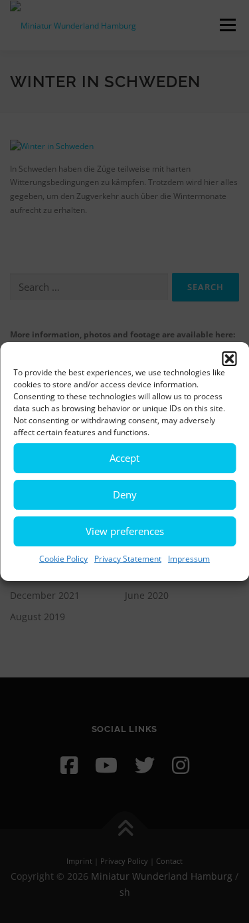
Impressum (189, 558)
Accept (124, 457)
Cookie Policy (63, 558)
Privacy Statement (127, 558)
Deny (125, 494)
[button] (229, 358)
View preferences (125, 531)
